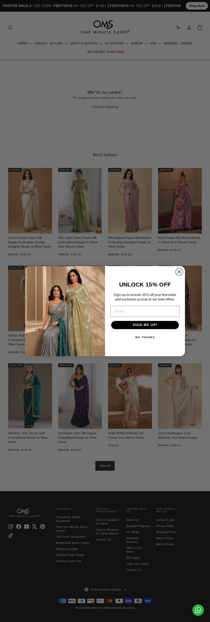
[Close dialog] (179, 271)
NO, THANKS (145, 337)
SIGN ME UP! (145, 325)
